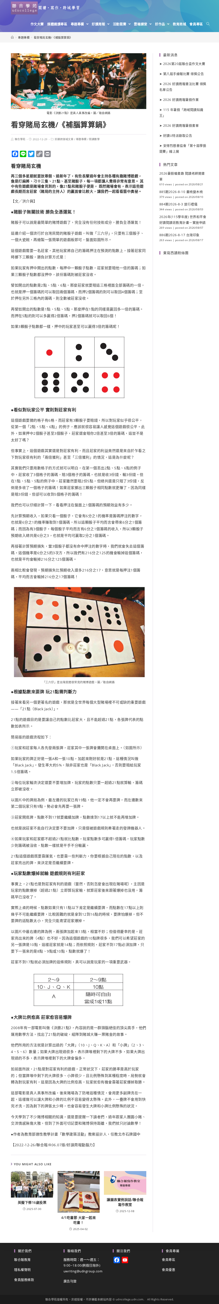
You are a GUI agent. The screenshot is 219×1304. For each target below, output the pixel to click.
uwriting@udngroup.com (83, 1271)
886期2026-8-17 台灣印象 (179, 235)
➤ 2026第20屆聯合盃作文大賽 (182, 64)
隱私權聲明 (22, 1269)
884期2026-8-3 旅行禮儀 (178, 204)
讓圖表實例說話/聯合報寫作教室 (125, 1202)
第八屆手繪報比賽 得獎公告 (183, 74)
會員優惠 (168, 1269)
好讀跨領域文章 (64, 139)
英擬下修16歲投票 (32, 1202)
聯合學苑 (20, 139)
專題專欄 (81, 139)
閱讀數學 (94, 139)
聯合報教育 (22, 1259)
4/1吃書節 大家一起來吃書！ (78, 1220)
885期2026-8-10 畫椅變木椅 (181, 192)
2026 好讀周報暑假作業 (181, 99)
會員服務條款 (24, 1279)
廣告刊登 (70, 1281)
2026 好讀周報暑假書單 (181, 125)
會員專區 (168, 1259)
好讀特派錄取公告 (177, 135)
